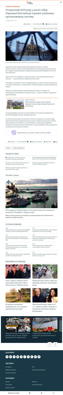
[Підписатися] (38, 356)
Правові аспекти (10, 387)
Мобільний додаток (11, 370)
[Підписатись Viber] (24, 356)
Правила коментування (38, 370)
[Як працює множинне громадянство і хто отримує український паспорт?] (18, 295)
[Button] (27, 24)
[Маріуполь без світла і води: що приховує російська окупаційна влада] (44, 271)
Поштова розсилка (11, 373)
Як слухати (8, 367)
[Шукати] (53, 393)
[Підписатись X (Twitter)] (14, 356)
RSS (33, 367)
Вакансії (34, 382)
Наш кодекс (9, 384)
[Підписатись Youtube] (17, 356)
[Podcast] (35, 356)
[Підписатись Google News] (10, 356)
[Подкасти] (41, 393)
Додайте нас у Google (13, 393)
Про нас (8, 382)
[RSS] (31, 356)
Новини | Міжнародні (13, 6)
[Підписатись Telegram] (28, 356)
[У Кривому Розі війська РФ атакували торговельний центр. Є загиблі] (44, 325)
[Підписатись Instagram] (21, 356)
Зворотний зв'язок (37, 384)
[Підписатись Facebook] (7, 356)
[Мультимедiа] (29, 393)
